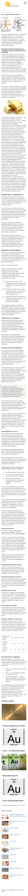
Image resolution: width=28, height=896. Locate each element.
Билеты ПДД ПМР (20, 805)
